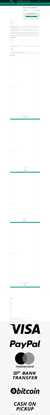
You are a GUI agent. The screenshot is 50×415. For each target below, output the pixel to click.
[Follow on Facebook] (37, 1)
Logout (10, 306)
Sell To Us (21, 3)
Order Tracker (11, 304)
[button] (13, 3)
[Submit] (29, 1)
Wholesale (26, 3)
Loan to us (10, 312)
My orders (10, 303)
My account (11, 305)
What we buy (18, 3)
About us (10, 310)
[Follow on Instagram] (38, 1)
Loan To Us (23, 3)
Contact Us (28, 3)
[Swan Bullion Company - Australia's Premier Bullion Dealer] (13, 1)
